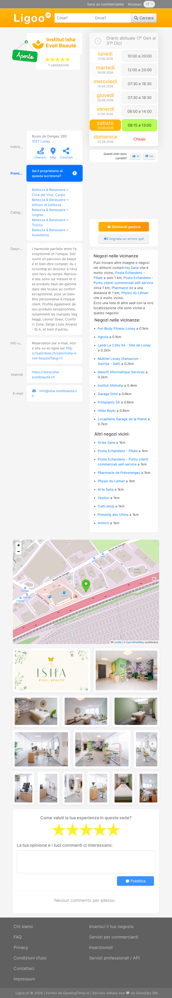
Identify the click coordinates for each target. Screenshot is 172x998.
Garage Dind (108, 394)
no (151, 156)
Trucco (37, 225)
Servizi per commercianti (113, 937)
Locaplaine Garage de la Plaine (122, 419)
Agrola (103, 337)
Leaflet (117, 642)
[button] (86, 585)
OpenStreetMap (135, 642)
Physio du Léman (134, 293)
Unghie (37, 215)
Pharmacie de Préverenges (119, 472)
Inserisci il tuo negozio (111, 926)
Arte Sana (105, 489)
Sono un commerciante (105, 4)
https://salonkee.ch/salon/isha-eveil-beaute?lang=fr (54, 353)
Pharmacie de (122, 288)
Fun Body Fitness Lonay (116, 328)
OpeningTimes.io (76, 993)
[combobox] (74, 18)
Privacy (21, 947)
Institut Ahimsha (110, 385)
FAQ (18, 937)
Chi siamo (23, 926)
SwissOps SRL (147, 993)
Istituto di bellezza (46, 205)
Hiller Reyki (107, 410)
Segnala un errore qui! (126, 239)
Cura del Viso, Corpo (48, 195)
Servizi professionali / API (114, 957)
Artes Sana (130, 268)
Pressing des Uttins (113, 514)
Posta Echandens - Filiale (118, 451)
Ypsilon (103, 498)
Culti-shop (106, 506)
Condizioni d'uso (30, 957)
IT (148, 4)
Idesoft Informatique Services (121, 372)
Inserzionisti (101, 947)
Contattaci (24, 968)
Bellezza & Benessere (48, 190)
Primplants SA (109, 402)
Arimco (103, 523)
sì (137, 156)
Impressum (24, 978)
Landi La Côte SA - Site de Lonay (124, 345)
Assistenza (40, 235)
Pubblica (138, 881)
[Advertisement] (48, 102)
